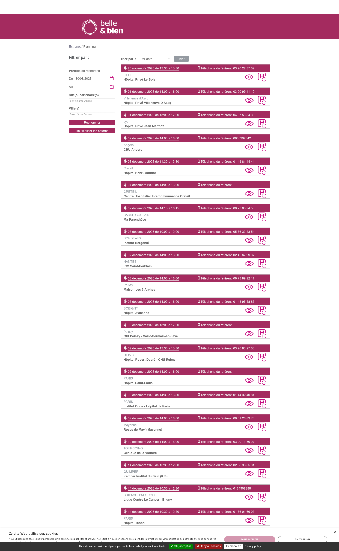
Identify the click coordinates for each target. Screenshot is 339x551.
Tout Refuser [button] (302, 539)
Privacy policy (253, 546)
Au (71, 86)
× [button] (335, 532)
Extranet (75, 46)
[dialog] (169, 539)
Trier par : (128, 59)
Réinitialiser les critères (92, 130)
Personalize (233, 546)
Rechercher (92, 122)
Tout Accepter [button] (249, 539)
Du (71, 78)
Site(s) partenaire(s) (84, 95)
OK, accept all (182, 546)
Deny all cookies (210, 546)
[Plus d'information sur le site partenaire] (262, 77)
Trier (181, 58)
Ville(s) (74, 108)
